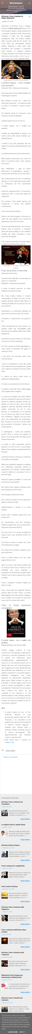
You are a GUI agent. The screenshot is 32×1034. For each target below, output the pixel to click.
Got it (22, 1032)
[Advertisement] (16, 775)
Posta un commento (10, 757)
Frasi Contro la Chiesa (9, 886)
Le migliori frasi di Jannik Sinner (13, 825)
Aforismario (16, 3)
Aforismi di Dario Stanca (10, 845)
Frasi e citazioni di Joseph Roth (13, 866)
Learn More (13, 1032)
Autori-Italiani (10, 751)
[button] (29, 16)
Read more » (26, 819)
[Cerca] (29, 3)
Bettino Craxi (9, 742)
